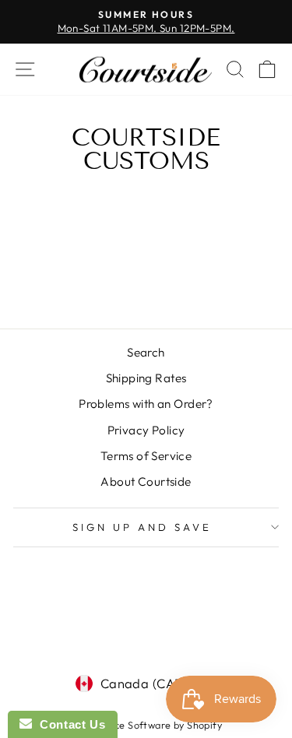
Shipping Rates (146, 378)
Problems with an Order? (146, 403)
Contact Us (68, 724)
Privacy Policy (146, 430)
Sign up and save (142, 527)
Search (145, 352)
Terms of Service (146, 455)
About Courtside (145, 481)
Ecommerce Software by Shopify (146, 725)
